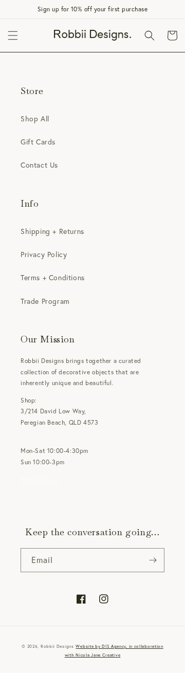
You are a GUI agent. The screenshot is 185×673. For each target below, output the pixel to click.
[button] (13, 35)
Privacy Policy (44, 254)
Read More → (40, 479)
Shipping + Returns (52, 231)
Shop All (35, 118)
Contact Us (39, 165)
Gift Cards (38, 142)
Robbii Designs (57, 646)
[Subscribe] (152, 560)
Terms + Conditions (53, 277)
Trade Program (45, 301)
